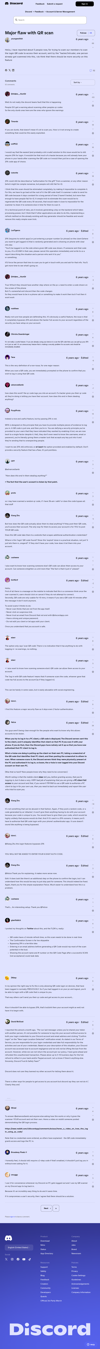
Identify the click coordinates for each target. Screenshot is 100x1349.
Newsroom (76, 1253)
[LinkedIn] (13, 70)
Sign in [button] (85, 4)
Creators (44, 1284)
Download (45, 1241)
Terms (74, 1267)
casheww (15, 558)
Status (43, 1249)
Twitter (30, 929)
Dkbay (13, 978)
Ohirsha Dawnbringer (20, 334)
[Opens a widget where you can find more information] (91, 1345)
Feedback (40, 4)
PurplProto (15, 410)
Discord (28, 12)
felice (13, 722)
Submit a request (55, 4)
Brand (74, 1249)
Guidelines (76, 1280)
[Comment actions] (93, 106)
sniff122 (14, 144)
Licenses (75, 1288)
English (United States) (18, 1248)
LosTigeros (15, 230)
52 (94, 71)
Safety (43, 1271)
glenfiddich (16, 920)
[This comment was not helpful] (93, 101)
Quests (43, 1296)
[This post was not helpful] (93, 47)
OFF (13, 461)
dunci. (13, 701)
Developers (45, 1292)
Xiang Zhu (15, 515)
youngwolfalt (17, 39)
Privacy (74, 1271)
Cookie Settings (78, 1275)
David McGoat (17, 1022)
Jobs (73, 1245)
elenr (13, 638)
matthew (15, 309)
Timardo (14, 121)
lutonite (14, 173)
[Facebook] (6, 70)
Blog (42, 1275)
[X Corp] (10, 70)
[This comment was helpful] (93, 93)
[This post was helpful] (93, 39)
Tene (13, 357)
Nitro (42, 1245)
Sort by (77, 82)
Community (45, 1288)
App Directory (46, 1253)
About (74, 1241)
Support (44, 1267)
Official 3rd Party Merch (51, 1301)
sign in (12, 1217)
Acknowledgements (80, 1284)
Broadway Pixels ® (19, 1152)
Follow (83, 33)
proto (13, 493)
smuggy (14, 1175)
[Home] (14, 4)
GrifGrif (14, 580)
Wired (13, 1108)
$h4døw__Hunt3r (18, 94)
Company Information (80, 1292)
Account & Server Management (60, 12)
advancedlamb (17, 385)
